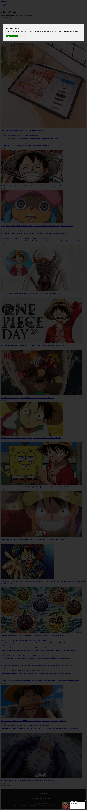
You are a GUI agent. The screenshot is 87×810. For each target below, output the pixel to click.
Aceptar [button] (8, 36)
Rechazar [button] (14, 36)
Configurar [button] (21, 36)
